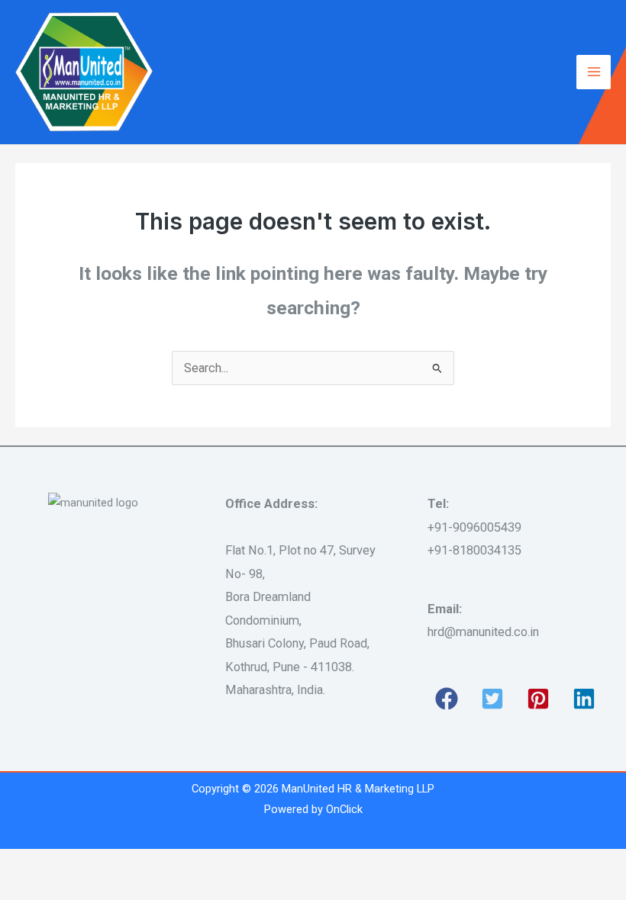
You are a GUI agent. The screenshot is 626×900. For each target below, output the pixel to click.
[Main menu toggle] (593, 72)
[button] (447, 699)
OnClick (344, 809)
